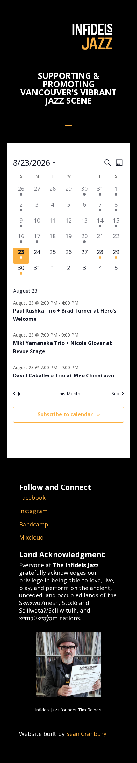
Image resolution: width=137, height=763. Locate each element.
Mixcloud (31, 537)
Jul (20, 393)
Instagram (33, 511)
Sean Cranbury (86, 734)
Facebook (32, 497)
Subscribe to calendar (65, 414)
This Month (68, 393)
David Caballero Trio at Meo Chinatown (63, 375)
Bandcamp (33, 524)
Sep (115, 393)
